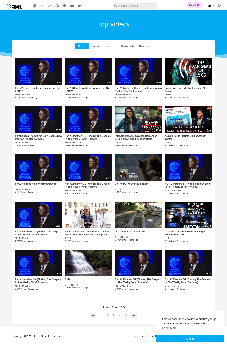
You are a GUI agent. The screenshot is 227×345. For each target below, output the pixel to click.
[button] (209, 6)
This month (127, 46)
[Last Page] (134, 315)
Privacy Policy (154, 336)
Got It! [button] (190, 338)
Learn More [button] (169, 328)
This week (110, 46)
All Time (82, 46)
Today (95, 46)
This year (144, 46)
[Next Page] (126, 315)
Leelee (168, 95)
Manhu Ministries (23, 95)
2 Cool (118, 189)
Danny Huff (120, 237)
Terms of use (136, 336)
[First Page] (93, 315)
